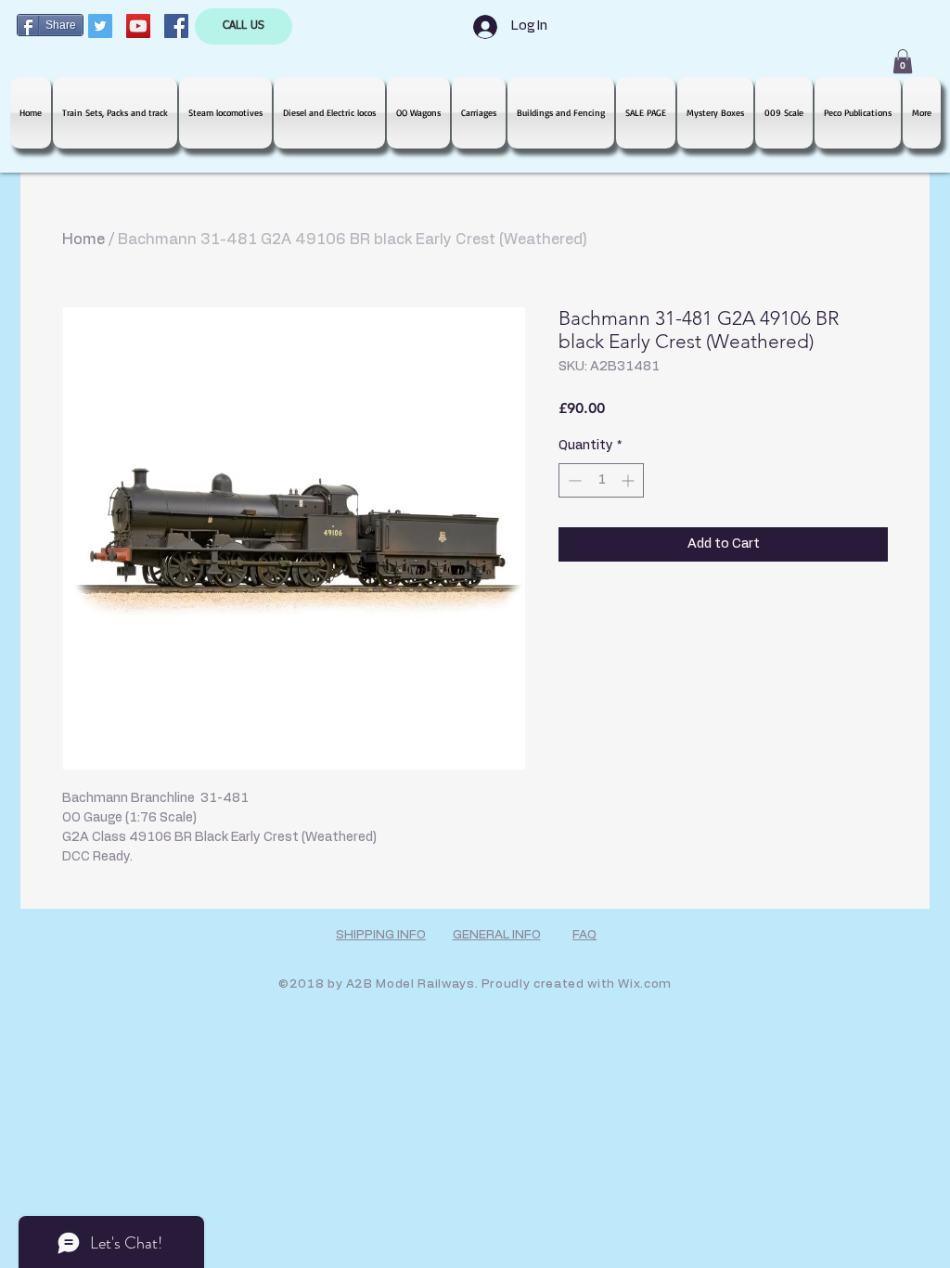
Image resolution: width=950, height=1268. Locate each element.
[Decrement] (572, 480)
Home (83, 239)
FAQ (584, 935)
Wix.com (645, 984)
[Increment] (629, 480)
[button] (902, 61)
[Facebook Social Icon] (176, 26)
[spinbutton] (601, 480)
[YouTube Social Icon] (138, 26)
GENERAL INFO (497, 935)
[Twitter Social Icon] (100, 26)
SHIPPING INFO (381, 935)
